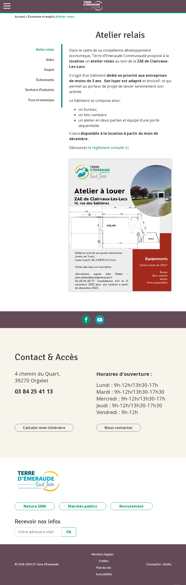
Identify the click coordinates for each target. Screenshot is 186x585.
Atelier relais (45, 50)
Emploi (49, 70)
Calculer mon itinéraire (44, 427)
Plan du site (103, 568)
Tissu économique (41, 100)
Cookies (104, 561)
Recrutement (131, 506)
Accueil (20, 17)
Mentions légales (102, 554)
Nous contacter (119, 427)
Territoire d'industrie (39, 90)
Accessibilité (104, 574)
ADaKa (167, 564)
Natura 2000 (35, 506)
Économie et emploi (41, 17)
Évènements (45, 80)
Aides (50, 60)
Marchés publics (82, 506)
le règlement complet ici (109, 147)
